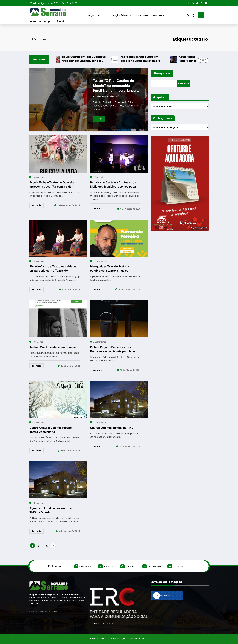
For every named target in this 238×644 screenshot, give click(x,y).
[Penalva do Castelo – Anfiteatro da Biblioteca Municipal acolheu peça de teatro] (119, 137)
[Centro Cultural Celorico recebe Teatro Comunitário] (58, 382)
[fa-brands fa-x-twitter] (192, 3)
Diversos (157, 15)
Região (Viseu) (121, 15)
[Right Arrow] (206, 60)
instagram (154, 566)
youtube (179, 566)
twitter (108, 566)
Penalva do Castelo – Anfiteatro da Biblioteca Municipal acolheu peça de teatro (115, 185)
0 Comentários (38, 177)
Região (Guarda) (96, 15)
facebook (85, 566)
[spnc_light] (193, 15)
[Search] (188, 15)
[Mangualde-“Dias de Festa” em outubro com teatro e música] (119, 221)
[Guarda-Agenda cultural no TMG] (119, 382)
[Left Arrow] (200, 60)
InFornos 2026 (97, 638)
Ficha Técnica (138, 638)
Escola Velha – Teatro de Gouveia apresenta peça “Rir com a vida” (51, 184)
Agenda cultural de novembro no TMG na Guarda (51, 510)
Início (35, 39)
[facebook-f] (188, 3)
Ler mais (99, 119)
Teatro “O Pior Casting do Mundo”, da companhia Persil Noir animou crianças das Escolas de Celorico (115, 86)
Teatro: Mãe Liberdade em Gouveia (52, 347)
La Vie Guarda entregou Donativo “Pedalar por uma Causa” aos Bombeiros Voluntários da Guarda (68, 59)
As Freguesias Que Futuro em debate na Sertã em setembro (124, 59)
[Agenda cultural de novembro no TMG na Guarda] (58, 463)
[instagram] (201, 3)
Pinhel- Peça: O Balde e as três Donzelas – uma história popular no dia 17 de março (113, 349)
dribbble (131, 566)
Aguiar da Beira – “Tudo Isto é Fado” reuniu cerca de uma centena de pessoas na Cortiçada (185, 59)
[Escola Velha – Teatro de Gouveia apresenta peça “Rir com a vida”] (58, 137)
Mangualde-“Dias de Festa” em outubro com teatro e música (111, 268)
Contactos (142, 15)
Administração (118, 638)
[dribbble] (197, 3)
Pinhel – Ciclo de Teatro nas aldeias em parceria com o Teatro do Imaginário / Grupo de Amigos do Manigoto (52, 269)
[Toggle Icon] (201, 15)
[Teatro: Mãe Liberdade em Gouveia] (58, 301)
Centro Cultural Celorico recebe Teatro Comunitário (50, 429)
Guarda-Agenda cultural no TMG (112, 427)
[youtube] (206, 3)
